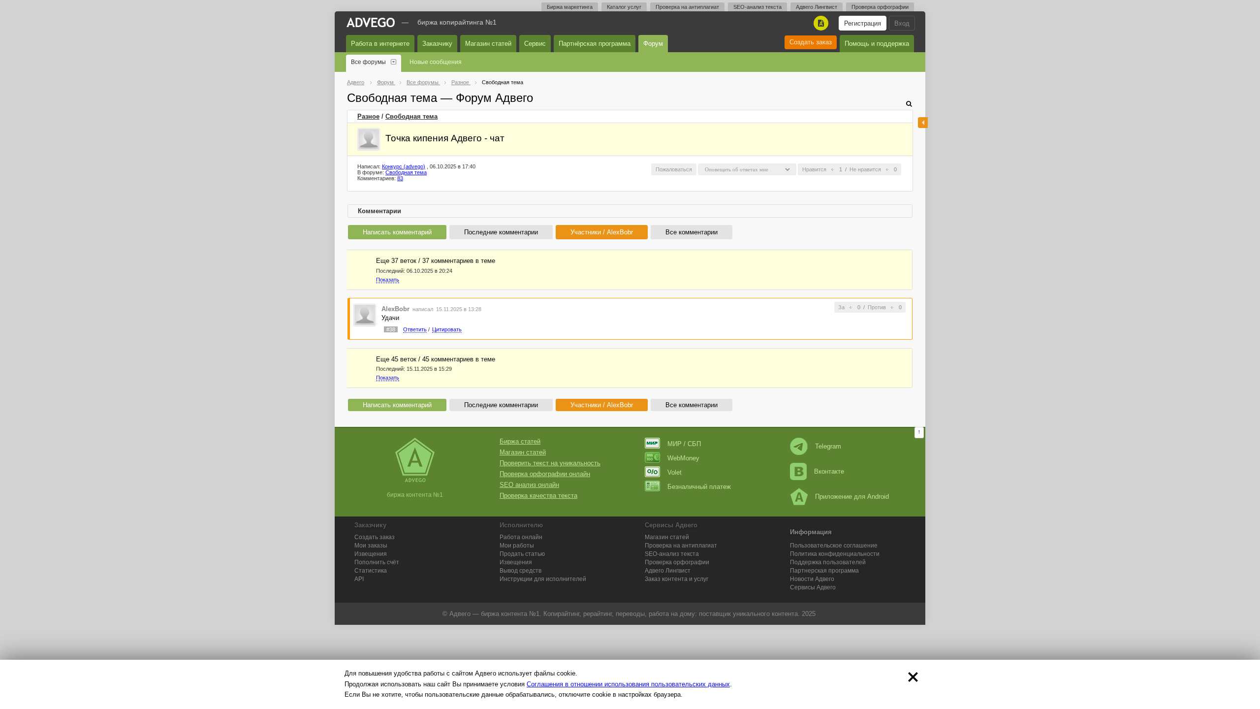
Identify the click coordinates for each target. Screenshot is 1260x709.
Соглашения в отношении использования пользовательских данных (628, 684)
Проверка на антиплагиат (687, 7)
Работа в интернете (380, 43)
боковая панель (923, 122)
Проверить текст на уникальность (550, 463)
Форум (653, 43)
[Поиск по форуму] (909, 103)
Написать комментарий (397, 232)
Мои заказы (370, 545)
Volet (674, 472)
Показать (387, 280)
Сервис (535, 43)
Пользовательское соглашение (834, 545)
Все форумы (368, 62)
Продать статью (522, 553)
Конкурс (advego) (403, 166)
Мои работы (517, 545)
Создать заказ (810, 42)
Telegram (828, 446)
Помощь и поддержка (877, 43)
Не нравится (865, 169)
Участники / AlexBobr (601, 232)
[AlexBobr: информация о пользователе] (364, 314)
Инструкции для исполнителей (543, 579)
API (359, 579)
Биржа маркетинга (570, 7)
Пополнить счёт (376, 562)
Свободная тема (411, 116)
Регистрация (862, 23)
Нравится (814, 169)
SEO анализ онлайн (529, 484)
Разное (368, 116)
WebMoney (683, 458)
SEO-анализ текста (757, 7)
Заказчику (437, 43)
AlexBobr (395, 309)
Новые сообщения (436, 62)
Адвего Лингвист (816, 7)
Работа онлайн (521, 537)
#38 (390, 329)
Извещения (370, 553)
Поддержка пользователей (828, 562)
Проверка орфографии (880, 7)
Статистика (370, 570)
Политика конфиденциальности (835, 553)
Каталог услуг (624, 7)
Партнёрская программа (594, 43)
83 (400, 178)
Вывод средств (520, 570)
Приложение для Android (852, 496)
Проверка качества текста (538, 495)
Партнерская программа (824, 570)
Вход (902, 23)
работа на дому (672, 613)
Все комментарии (691, 232)
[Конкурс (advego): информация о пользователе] (368, 139)
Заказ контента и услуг (676, 579)
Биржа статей (520, 441)
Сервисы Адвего (813, 587)
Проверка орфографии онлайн (545, 474)
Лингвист (668, 570)
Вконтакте (829, 471)
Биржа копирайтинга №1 (457, 22)
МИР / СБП (684, 444)
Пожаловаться (674, 169)
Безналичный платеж (699, 486)
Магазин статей (488, 43)
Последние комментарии (501, 232)
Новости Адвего (812, 579)
